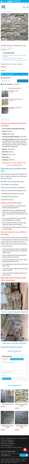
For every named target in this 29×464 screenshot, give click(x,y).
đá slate (18, 461)
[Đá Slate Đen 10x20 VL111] (5, 113)
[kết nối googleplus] (22, 3)
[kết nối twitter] (24, 3)
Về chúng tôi (5, 455)
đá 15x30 (16, 460)
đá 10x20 (11, 460)
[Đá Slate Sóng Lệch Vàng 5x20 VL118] (14, 40)
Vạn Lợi (9, 49)
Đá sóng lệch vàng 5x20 (17, 128)
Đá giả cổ (15, 462)
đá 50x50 (18, 458)
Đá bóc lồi (10, 462)
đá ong (22, 461)
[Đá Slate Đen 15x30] (5, 96)
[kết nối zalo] (27, 3)
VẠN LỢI (21, 237)
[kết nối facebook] (20, 3)
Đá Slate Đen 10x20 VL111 (15, 107)
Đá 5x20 (6, 347)
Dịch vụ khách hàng (8, 451)
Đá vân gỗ (19, 347)
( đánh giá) (10, 48)
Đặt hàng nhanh (5, 77)
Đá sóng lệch (12, 347)
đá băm (13, 461)
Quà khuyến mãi (9, 53)
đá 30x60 (3, 458)
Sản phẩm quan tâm (14, 88)
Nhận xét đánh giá (7, 356)
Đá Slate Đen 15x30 (14, 90)
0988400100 (17, 84)
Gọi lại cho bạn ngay (23, 80)
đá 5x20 (6, 460)
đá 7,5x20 (21, 460)
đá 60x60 (23, 458)
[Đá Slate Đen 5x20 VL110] (21, 423)
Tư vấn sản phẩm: (8, 84)
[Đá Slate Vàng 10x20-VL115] (5, 105)
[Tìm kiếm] (23, 7)
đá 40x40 (13, 458)
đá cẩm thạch (8, 461)
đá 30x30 (8, 458)
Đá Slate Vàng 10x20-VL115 (15, 99)
